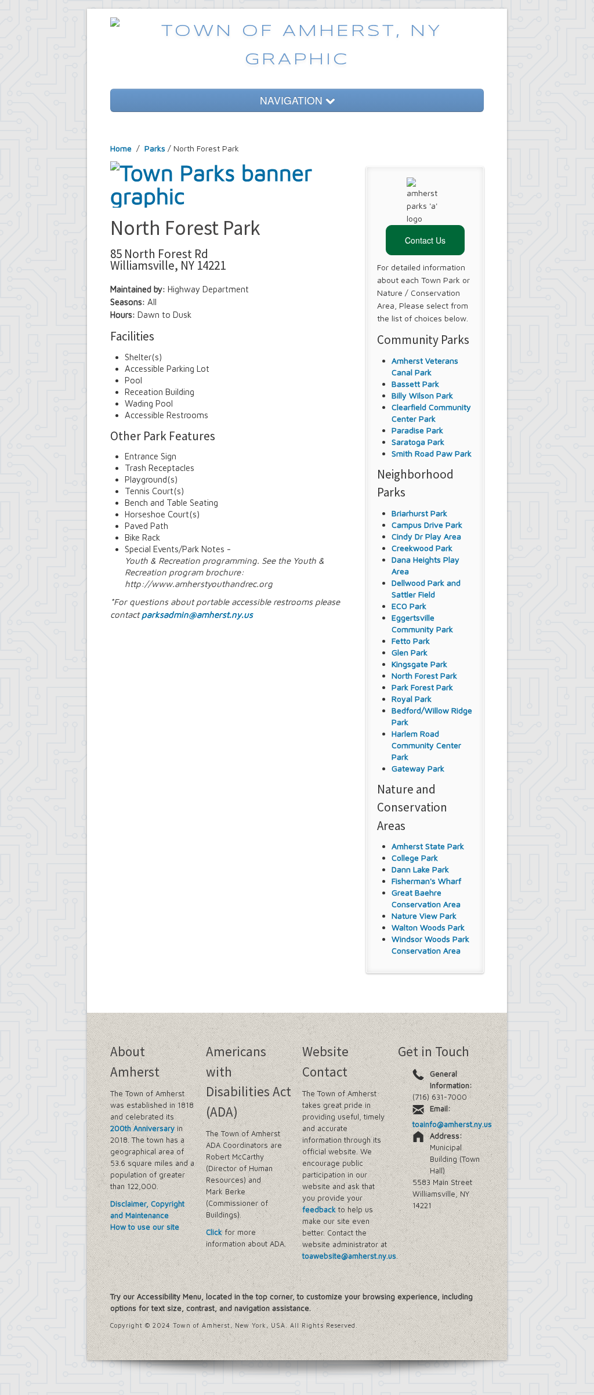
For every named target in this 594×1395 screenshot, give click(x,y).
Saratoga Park (418, 442)
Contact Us (425, 240)
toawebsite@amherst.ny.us (349, 1255)
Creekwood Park (422, 548)
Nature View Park (424, 916)
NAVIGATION (292, 100)
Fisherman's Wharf (426, 881)
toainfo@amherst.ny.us (452, 1124)
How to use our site (144, 1226)
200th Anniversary (142, 1128)
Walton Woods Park (428, 927)
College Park (415, 858)
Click (214, 1232)
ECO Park (409, 606)
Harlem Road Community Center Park (426, 745)
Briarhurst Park (419, 513)
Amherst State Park (428, 846)
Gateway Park (418, 768)
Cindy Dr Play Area (426, 536)
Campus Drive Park (427, 525)
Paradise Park (417, 430)
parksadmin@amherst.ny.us (197, 614)
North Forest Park (424, 675)
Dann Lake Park (420, 869)
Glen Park (410, 652)
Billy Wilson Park (422, 395)
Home (121, 148)
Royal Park (412, 699)
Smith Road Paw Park (432, 453)
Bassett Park (415, 384)
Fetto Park (411, 641)
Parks (154, 148)
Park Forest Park (422, 687)
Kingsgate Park (419, 664)
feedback (319, 1209)
